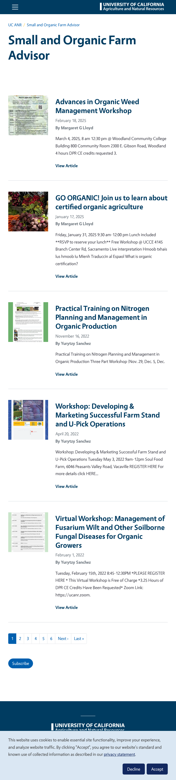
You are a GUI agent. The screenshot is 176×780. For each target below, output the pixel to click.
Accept (157, 769)
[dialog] (88, 755)
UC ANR (15, 24)
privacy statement (119, 754)
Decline (133, 769)
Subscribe (20, 663)
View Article (66, 165)
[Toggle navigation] (15, 7)
